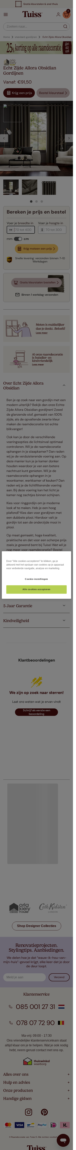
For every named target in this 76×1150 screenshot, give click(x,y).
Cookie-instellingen (36, 579)
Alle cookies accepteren (36, 589)
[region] (36, 575)
